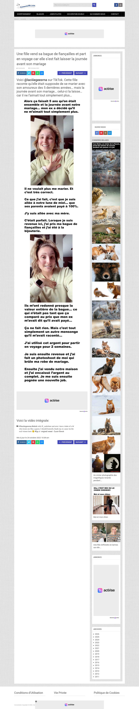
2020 (97, 651)
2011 (97, 677)
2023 (97, 642)
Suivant (80, 73)
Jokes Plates (55, 14)
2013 (97, 671)
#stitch (34, 426)
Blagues (40, 14)
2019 (97, 654)
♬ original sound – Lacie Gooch (51, 431)
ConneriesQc (21, 68)
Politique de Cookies (106, 692)
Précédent (66, 73)
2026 (97, 634)
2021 (97, 648)
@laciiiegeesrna (35, 80)
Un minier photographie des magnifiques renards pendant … (105, 478)
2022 (97, 645)
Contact (115, 14)
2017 (97, 659)
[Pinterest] (101, 133)
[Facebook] (97, 133)
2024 (97, 640)
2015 (97, 665)
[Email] (110, 133)
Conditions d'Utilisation (28, 692)
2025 (97, 637)
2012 (97, 674)
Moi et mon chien (100, 517)
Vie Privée (60, 692)
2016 (97, 662)
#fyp (36, 431)
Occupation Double (75, 14)
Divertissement (24, 14)
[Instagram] (105, 133)
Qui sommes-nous (97, 14)
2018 (97, 657)
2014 (97, 668)
